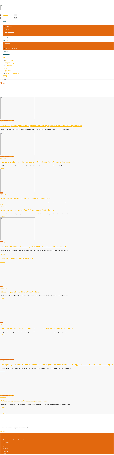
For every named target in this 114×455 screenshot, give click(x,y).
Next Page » (5, 413)
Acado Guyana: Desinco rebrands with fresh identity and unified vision (27, 210)
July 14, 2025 (3, 194)
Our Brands (5, 58)
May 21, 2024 (3, 254)
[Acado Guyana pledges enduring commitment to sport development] (17, 191)
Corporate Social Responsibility (12, 73)
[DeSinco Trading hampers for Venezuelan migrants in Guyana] (17, 393)
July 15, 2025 (3, 121)
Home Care (7, 62)
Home (4, 57)
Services (4, 67)
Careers (6, 71)
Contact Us (5, 76)
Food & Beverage (9, 60)
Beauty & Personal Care (10, 63)
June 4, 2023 (3, 397)
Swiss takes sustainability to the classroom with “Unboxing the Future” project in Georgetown (35, 162)
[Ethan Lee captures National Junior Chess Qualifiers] (17, 284)
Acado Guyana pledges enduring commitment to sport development (25, 198)
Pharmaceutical (8, 65)
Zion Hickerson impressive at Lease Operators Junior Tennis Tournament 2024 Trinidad (33, 246)
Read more (2, 132)
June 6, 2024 (3, 242)
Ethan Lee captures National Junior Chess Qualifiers (20, 292)
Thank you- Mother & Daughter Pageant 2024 (17, 258)
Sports (1, 193)
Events (1, 322)
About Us (5, 68)
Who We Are (8, 70)
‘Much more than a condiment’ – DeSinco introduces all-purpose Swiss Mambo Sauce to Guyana (36, 328)
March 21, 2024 (3, 288)
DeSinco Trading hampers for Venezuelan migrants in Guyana (23, 401)
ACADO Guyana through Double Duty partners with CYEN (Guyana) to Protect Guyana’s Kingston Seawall (41, 126)
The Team (5, 75)
